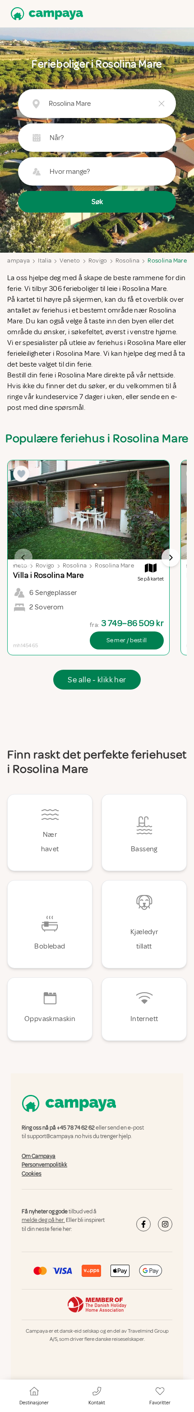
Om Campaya (38, 1156)
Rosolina (127, 260)
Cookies (32, 1173)
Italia (44, 260)
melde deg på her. (43, 1220)
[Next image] (171, 558)
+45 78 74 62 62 (76, 1127)
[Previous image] (23, 558)
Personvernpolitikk (44, 1164)
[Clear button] (161, 103)
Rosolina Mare (167, 260)
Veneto (70, 260)
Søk (97, 201)
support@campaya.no (54, 1136)
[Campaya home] (45, 13)
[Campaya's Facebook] (143, 1224)
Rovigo (97, 260)
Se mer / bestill (126, 640)
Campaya (16, 260)
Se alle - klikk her (97, 680)
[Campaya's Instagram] (165, 1224)
